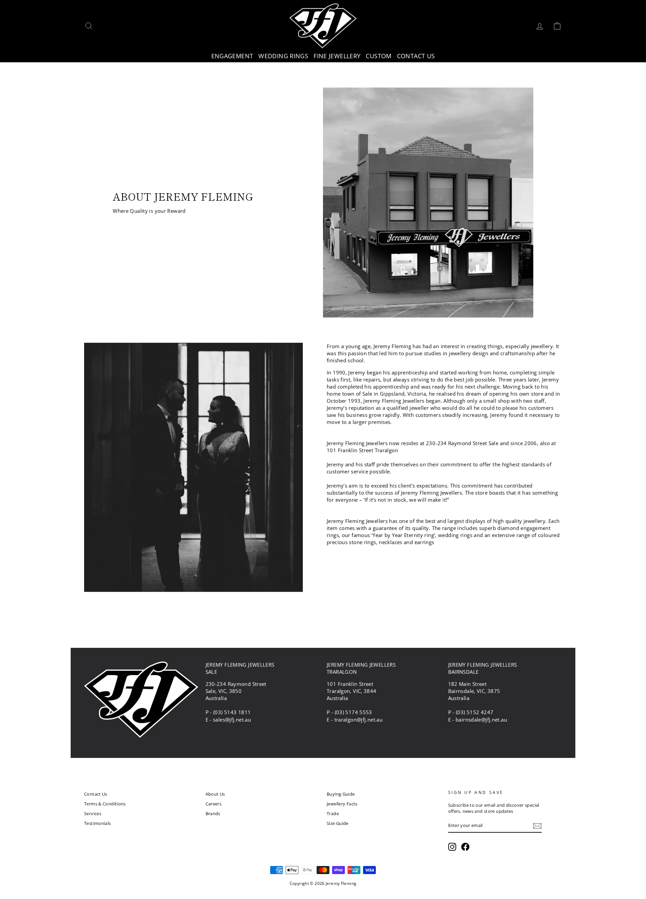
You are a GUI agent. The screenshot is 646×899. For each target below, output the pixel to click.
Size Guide (338, 823)
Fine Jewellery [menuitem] (337, 56)
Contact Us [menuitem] (416, 56)
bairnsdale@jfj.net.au (481, 719)
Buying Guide (341, 794)
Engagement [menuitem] (232, 56)
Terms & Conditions (105, 804)
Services (92, 813)
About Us (215, 794)
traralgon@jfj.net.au (358, 719)
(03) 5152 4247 (474, 712)
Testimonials (97, 823)
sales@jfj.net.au (232, 719)
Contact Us (95, 794)
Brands (213, 813)
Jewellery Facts (342, 804)
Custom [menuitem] (378, 56)
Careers (214, 804)
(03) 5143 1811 (232, 712)
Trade (333, 813)
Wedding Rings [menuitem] (283, 56)
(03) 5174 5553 (353, 712)
